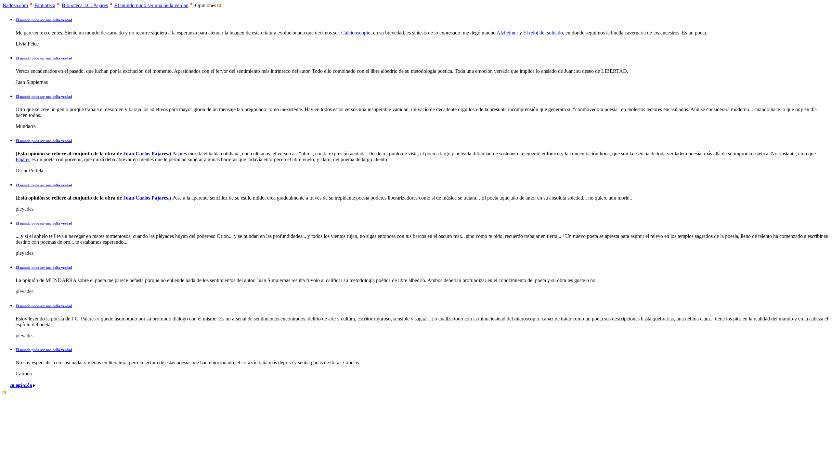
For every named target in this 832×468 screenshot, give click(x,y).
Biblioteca (44, 5)
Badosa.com (15, 5)
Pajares (179, 153)
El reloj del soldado (543, 32)
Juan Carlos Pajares (145, 153)
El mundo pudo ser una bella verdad (151, 5)
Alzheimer (507, 32)
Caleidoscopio (355, 32)
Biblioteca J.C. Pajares (85, 5)
